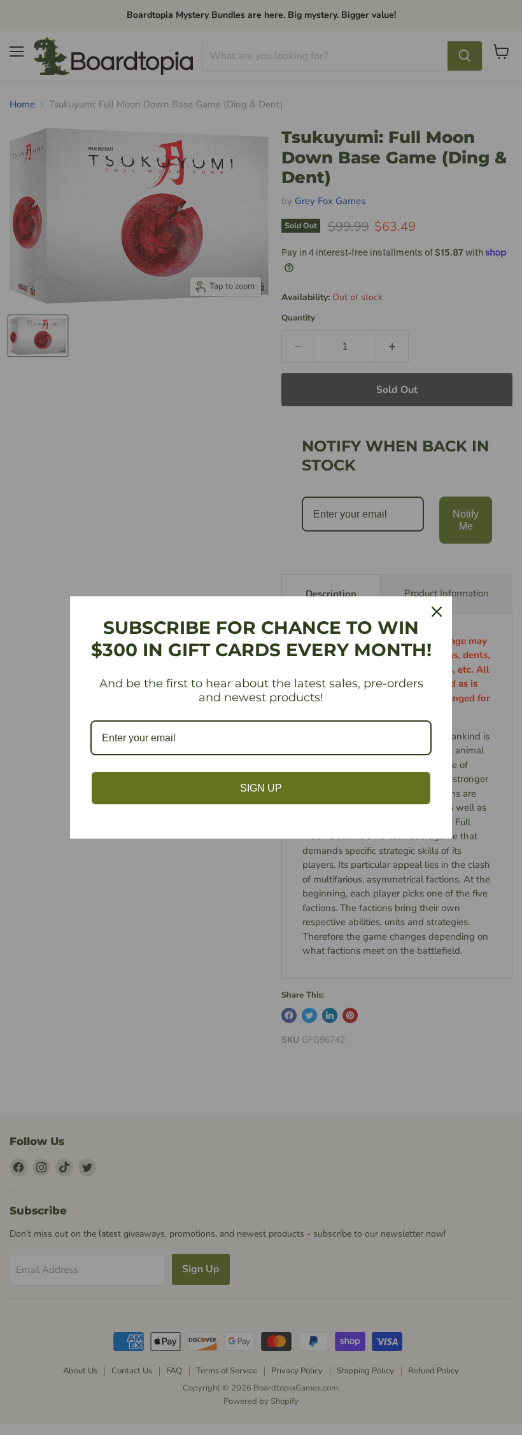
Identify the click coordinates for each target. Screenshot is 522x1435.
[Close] (436, 611)
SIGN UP (261, 788)
